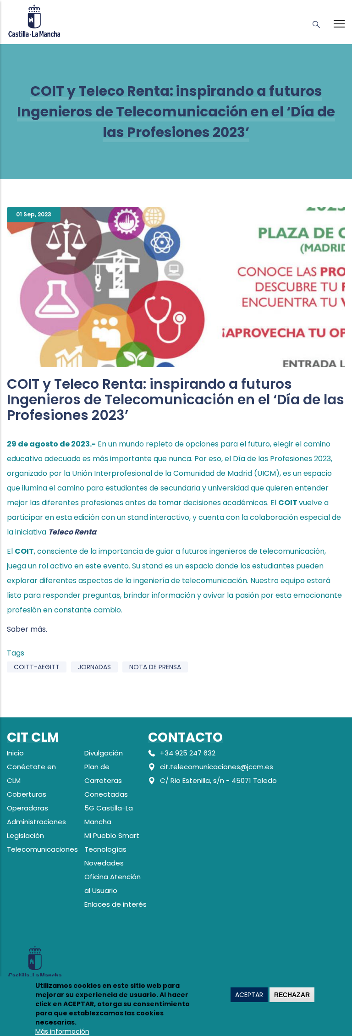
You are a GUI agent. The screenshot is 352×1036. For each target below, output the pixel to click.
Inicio (15, 753)
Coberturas (26, 794)
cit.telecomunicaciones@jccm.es (216, 766)
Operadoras (27, 808)
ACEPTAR (249, 994)
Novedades (104, 863)
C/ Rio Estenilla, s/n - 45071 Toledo (218, 780)
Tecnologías (105, 849)
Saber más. (27, 629)
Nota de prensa (155, 667)
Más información (62, 1031)
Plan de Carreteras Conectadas (106, 780)
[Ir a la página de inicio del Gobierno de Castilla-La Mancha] (34, 19)
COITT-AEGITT (37, 667)
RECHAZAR (292, 994)
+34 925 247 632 (187, 753)
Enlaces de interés (115, 904)
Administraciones (36, 822)
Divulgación (103, 753)
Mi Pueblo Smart (111, 835)
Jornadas (94, 667)
